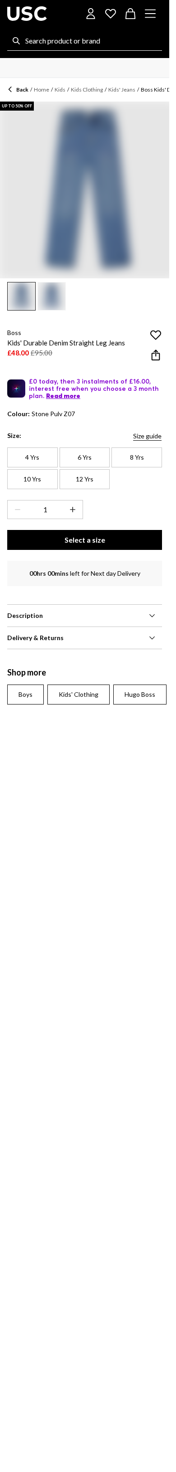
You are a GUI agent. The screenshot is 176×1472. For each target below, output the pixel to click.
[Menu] (150, 14)
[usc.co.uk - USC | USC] (27, 13)
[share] (156, 355)
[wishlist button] (110, 14)
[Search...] (16, 41)
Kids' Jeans (121, 89)
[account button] (91, 14)
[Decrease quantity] (16, 509)
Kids (60, 89)
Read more (63, 395)
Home (41, 89)
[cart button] (130, 14)
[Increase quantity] (74, 509)
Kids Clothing (87, 89)
